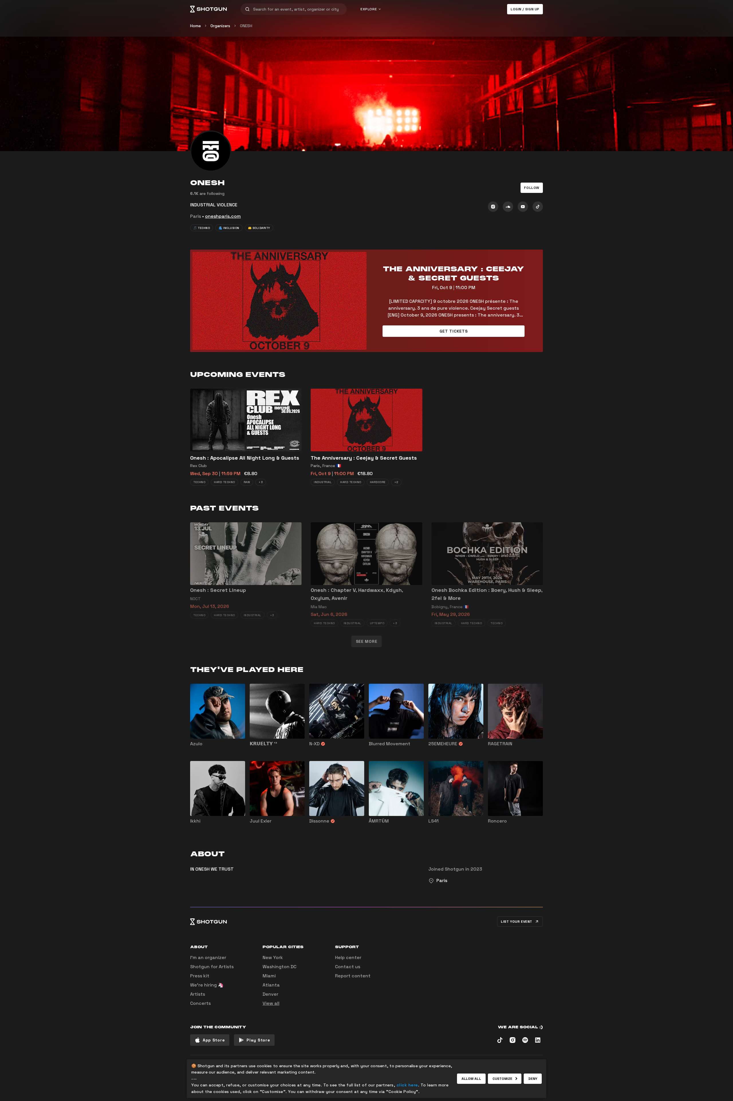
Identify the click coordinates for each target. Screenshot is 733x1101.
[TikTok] (538, 206)
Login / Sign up (525, 9)
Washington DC (279, 967)
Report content (353, 976)
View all (271, 1003)
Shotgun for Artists (212, 967)
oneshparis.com (223, 216)
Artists (197, 994)
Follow (531, 187)
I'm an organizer (208, 957)
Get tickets (454, 331)
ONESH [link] (246, 25)
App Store (214, 1040)
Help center (348, 957)
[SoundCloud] (508, 206)
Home (195, 25)
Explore (368, 9)
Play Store (258, 1040)
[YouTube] (523, 206)
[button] (532, 188)
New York (273, 957)
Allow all (471, 1078)
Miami (269, 976)
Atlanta (271, 985)
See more (366, 641)
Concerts (200, 1003)
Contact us (347, 967)
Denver (270, 994)
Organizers (220, 25)
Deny (532, 1078)
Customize (502, 1078)
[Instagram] (493, 206)
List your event (516, 921)
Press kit (199, 976)
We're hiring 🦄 (207, 985)
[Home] (208, 9)
